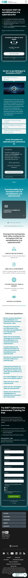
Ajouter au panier (14, 53)
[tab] (14, 78)
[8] (19, 222)
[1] (8, 222)
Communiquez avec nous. (18, 58)
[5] (14, 222)
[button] (11, 42)
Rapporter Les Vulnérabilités (13, 564)
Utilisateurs (14, 43)
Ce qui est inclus (9, 177)
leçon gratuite (22, 305)
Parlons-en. (21, 226)
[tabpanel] (14, 100)
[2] (9, 222)
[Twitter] (7, 554)
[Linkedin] (16, 554)
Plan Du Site (13, 566)
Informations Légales (18, 559)
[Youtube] (12, 554)
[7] (18, 222)
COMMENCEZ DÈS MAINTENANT (14, 172)
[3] (11, 222)
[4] (13, 222)
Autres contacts (5, 538)
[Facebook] (4, 554)
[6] (16, 222)
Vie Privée (6, 559)
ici (17, 501)
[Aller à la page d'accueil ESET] (9, 2)
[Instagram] (20, 554)
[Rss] (24, 554)
